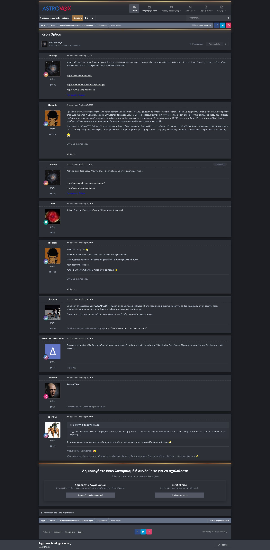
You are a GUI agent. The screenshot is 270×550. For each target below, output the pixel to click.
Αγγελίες (189, 11)
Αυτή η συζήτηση (215, 18)
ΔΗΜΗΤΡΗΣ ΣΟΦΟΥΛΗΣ (52, 338)
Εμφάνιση (58, 532)
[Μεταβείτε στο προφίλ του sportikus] (52, 430)
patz (53, 203)
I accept (224, 545)
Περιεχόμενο (205, 11)
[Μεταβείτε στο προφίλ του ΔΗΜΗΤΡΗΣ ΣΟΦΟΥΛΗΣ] (52, 351)
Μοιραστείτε (197, 44)
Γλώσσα (46, 532)
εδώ (94, 210)
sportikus (52, 417)
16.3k (53, 134)
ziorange (58, 42)
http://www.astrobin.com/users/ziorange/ (86, 84)
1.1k (53, 368)
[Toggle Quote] (71, 425)
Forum (134, 11)
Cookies (81, 532)
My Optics (71, 154)
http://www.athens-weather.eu (81, 89)
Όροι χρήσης (44, 546)
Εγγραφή (78, 18)
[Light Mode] (92, 18)
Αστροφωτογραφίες (170, 11)
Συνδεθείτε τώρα (179, 495)
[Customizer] (86, 18)
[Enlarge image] (68, 134)
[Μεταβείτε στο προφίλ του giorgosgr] (52, 312)
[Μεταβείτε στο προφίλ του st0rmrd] (52, 391)
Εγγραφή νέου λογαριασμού (90, 495)
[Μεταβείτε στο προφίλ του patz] (52, 216)
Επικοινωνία (70, 532)
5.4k (53, 328)
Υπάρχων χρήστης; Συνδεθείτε (54, 18)
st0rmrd (53, 377)
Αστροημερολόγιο (149, 11)
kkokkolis (52, 105)
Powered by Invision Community (214, 532)
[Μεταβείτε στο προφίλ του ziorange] (44, 44)
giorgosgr (53, 299)
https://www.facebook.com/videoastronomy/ (126, 328)
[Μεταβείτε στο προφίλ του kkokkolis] (52, 118)
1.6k (54, 85)
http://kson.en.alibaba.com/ (79, 75)
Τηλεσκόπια (74, 45)
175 (53, 407)
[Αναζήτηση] (228, 18)
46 (53, 233)
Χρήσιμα (221, 11)
